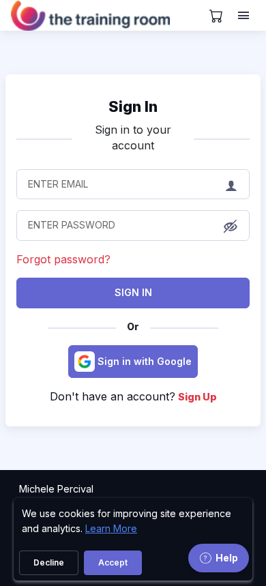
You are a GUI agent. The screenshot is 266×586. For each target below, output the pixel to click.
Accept (113, 562)
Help (227, 557)
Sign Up (197, 396)
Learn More (111, 528)
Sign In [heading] (133, 106)
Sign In (133, 292)
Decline (48, 562)
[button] (230, 226)
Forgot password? (63, 259)
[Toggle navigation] (245, 15)
